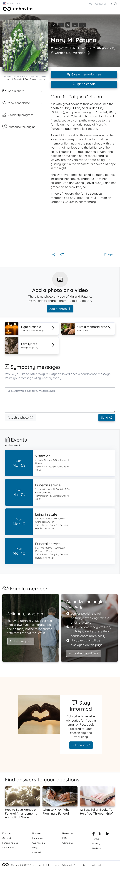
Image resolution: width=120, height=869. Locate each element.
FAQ (90, 3)
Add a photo (58, 309)
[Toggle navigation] (114, 9)
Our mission (38, 842)
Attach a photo (18, 417)
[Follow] (62, 255)
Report (111, 254)
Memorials (37, 838)
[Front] (17, 9)
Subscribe (79, 745)
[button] (14, 3)
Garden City (63, 53)
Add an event (12, 445)
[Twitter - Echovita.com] (100, 834)
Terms (95, 838)
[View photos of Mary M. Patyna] (25, 45)
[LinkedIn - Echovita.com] (107, 834)
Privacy (96, 843)
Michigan (79, 53)
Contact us (100, 3)
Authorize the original (83, 653)
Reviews (96, 848)
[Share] (54, 255)
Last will (36, 852)
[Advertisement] (84, 229)
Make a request (21, 641)
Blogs (35, 847)
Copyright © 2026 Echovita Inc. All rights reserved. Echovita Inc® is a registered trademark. (56, 865)
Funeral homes (10, 842)
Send (104, 417)
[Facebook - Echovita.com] (93, 834)
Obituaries (7, 838)
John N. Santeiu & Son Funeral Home (25, 79)
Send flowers (9, 847)
